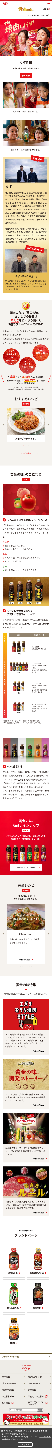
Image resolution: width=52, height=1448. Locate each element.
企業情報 (32, 1389)
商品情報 (6, 1376)
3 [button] (28, 445)
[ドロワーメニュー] (49, 3)
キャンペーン (34, 1383)
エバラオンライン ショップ (36, 1403)
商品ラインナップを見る (26, 867)
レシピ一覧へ (26, 453)
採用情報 (6, 1402)
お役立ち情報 (8, 1389)
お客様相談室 (8, 1396)
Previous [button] (3, 425)
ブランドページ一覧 (10, 1356)
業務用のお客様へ (36, 1396)
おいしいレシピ (35, 1376)
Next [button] (48, 425)
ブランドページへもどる (37, 15)
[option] (26, 425)
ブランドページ (9, 1383)
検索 (40, 1410)
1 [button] (23, 445)
